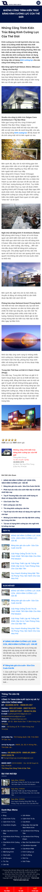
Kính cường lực (28, 852)
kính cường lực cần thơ (13, 505)
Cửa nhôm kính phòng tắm (31, 832)
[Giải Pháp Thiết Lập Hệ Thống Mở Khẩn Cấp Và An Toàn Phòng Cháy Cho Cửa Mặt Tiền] (6, 565)
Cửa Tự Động (27, 855)
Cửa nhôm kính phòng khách (31, 838)
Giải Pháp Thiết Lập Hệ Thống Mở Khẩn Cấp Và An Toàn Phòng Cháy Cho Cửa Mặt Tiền (25, 566)
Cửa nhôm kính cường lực (11, 843)
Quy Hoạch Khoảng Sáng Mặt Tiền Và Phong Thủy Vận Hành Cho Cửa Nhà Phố (25, 575)
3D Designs (7, 858)
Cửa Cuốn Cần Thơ (11, 502)
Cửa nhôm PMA (28, 849)
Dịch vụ (25, 858)
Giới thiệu (26, 861)
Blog (4, 815)
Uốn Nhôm (26, 815)
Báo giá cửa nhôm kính (31, 842)
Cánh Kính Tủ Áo (9, 819)
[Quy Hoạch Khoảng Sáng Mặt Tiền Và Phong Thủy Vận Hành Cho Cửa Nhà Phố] (6, 575)
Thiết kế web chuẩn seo (21, 880)
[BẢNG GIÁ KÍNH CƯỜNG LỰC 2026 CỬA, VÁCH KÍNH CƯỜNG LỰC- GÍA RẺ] (6, 537)
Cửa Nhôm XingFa (9, 825)
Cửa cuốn (6, 855)
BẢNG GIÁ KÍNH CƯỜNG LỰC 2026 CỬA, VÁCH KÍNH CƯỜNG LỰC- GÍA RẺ (25, 538)
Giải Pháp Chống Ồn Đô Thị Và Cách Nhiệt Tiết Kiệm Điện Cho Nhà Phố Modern (25, 556)
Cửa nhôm (26, 822)
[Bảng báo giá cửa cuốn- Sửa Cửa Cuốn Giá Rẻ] (6, 547)
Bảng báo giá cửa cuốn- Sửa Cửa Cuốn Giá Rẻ (22, 486)
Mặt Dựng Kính (8, 852)
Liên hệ (6, 864)
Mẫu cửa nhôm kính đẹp (10, 832)
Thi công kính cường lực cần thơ (16, 508)
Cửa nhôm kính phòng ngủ (11, 838)
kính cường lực (26, 60)
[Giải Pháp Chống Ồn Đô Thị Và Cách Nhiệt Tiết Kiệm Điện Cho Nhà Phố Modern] (6, 555)
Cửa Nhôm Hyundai (29, 845)
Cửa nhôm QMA (8, 849)
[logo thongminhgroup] (11, 3)
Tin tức (5, 861)
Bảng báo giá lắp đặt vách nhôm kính (30, 826)
